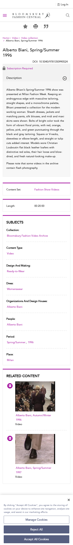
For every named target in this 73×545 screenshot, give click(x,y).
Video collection (29, 38)
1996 (30, 342)
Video (15, 38)
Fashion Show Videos (46, 189)
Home (6, 38)
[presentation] (35, 396)
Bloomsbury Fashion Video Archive (27, 235)
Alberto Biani (15, 306)
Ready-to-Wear (15, 271)
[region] (36, 520)
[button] (35, 26)
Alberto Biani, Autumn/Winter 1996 (33, 417)
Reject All (36, 529)
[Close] (69, 500)
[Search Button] (67, 15)
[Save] (25, 26)
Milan (10, 360)
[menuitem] (36, 191)
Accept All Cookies (36, 539)
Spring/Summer (16, 342)
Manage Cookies (36, 519)
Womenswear (15, 289)
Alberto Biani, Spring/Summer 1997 (33, 470)
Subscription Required (19, 68)
